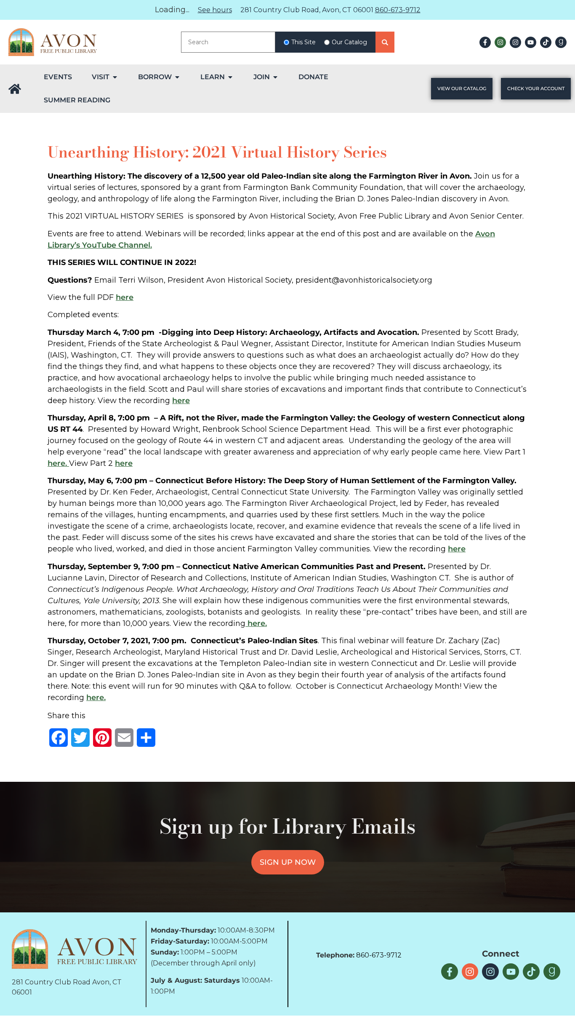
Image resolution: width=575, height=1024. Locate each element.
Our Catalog (349, 42)
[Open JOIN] (275, 77)
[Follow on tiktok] (545, 42)
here (124, 297)
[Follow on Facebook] (485, 42)
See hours (215, 10)
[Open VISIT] (115, 77)
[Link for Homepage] (14, 89)
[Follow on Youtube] (530, 42)
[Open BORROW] (177, 77)
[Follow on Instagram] (500, 42)
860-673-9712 (398, 10)
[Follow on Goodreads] (561, 42)
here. (58, 463)
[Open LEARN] (230, 77)
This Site (303, 42)
